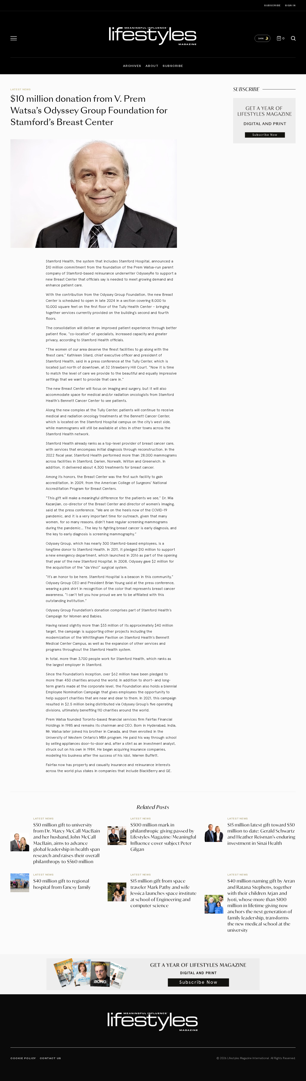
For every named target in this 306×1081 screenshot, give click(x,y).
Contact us (50, 1058)
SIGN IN (290, 5)
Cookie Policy (23, 1058)
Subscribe (272, 5)
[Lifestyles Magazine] (153, 35)
